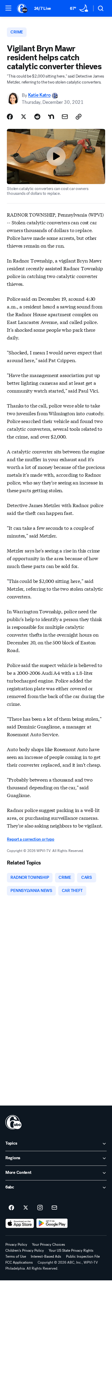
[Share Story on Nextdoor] (51, 117)
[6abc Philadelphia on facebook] (11, 1208)
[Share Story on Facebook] (10, 117)
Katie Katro (39, 95)
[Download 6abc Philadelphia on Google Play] (52, 1223)
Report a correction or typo (30, 839)
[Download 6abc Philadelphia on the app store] (19, 1223)
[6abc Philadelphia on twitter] (26, 1208)
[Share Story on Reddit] (37, 117)
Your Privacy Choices (48, 1244)
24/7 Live (42, 8)
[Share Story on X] (24, 117)
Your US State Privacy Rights (71, 1250)
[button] (8, 8)
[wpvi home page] (13, 1122)
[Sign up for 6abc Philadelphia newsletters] (54, 1208)
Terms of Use (15, 1256)
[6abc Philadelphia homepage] (22, 8)
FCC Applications (19, 1262)
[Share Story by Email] (65, 117)
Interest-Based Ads (46, 1256)
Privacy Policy (16, 1244)
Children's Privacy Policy (24, 1250)
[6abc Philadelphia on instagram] (40, 1208)
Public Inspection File (83, 1256)
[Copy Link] (78, 117)
